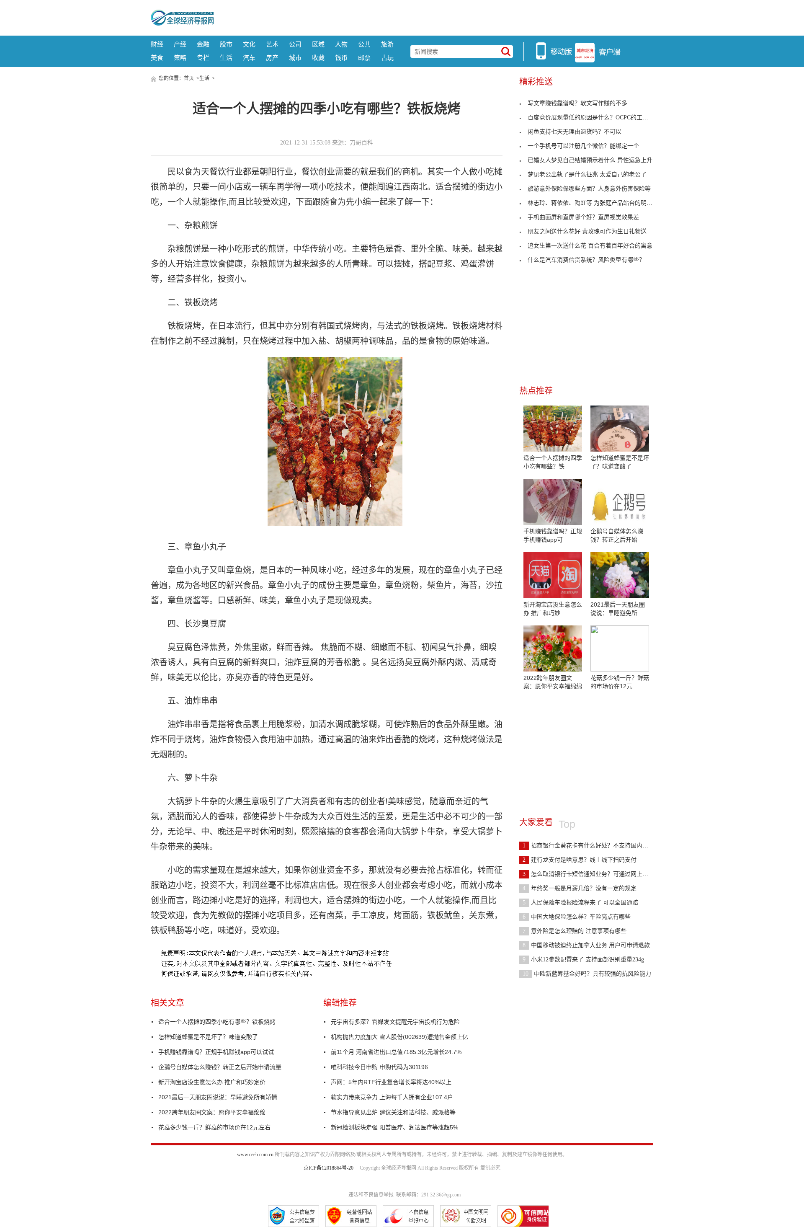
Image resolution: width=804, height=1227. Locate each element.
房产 (272, 57)
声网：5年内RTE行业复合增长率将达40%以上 (391, 1082)
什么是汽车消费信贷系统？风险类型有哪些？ (586, 260)
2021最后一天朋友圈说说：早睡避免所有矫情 (217, 1097)
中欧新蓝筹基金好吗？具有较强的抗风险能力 (587, 974)
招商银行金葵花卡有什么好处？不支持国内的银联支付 (597, 845)
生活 (226, 57)
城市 (295, 57)
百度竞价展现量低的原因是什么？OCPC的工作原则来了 (600, 117)
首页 (189, 78)
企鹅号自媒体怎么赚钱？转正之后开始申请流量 (219, 1067)
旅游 (387, 44)
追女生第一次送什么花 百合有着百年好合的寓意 (590, 246)
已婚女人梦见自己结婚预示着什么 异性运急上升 (590, 160)
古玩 (387, 57)
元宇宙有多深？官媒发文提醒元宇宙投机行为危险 (395, 1021)
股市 (226, 44)
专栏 (203, 57)
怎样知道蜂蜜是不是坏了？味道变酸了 (208, 1036)
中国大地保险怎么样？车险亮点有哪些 (577, 917)
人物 (341, 44)
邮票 (364, 57)
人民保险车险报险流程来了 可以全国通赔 (580, 902)
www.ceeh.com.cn (255, 1154)
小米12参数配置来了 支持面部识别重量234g (583, 959)
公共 (364, 44)
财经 (157, 44)
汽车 (249, 57)
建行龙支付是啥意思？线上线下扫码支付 (579, 860)
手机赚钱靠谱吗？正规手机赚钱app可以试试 (216, 1052)
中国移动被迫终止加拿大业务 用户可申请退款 (586, 945)
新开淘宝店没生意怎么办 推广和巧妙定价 (211, 1082)
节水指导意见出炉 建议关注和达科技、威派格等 (393, 1112)
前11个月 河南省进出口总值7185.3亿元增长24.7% (396, 1052)
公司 (295, 44)
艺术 (272, 44)
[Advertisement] (433, 17)
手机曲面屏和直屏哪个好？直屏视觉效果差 (583, 217)
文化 (249, 44)
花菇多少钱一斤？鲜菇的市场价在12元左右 (214, 1127)
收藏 (318, 57)
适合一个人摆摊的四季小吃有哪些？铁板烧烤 (217, 1021)
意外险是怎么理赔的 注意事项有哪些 (574, 931)
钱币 (341, 57)
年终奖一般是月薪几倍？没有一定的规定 (579, 888)
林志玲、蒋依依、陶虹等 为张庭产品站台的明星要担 (596, 203)
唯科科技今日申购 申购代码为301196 (379, 1067)
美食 (157, 57)
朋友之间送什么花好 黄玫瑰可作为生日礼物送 (587, 231)
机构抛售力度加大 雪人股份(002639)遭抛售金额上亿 (399, 1036)
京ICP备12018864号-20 (328, 1168)
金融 (203, 44)
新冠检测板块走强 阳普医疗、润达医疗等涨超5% (394, 1127)
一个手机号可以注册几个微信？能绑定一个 (583, 146)
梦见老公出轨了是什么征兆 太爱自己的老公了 (587, 174)
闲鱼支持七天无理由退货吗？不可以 (574, 132)
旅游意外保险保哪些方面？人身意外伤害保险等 (589, 189)
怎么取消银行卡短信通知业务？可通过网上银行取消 (594, 874)
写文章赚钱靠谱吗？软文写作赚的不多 (577, 103)
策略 (180, 57)
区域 (318, 44)
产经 (180, 44)
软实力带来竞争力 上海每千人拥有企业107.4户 (392, 1097)
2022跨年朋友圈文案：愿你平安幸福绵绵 (211, 1112)
